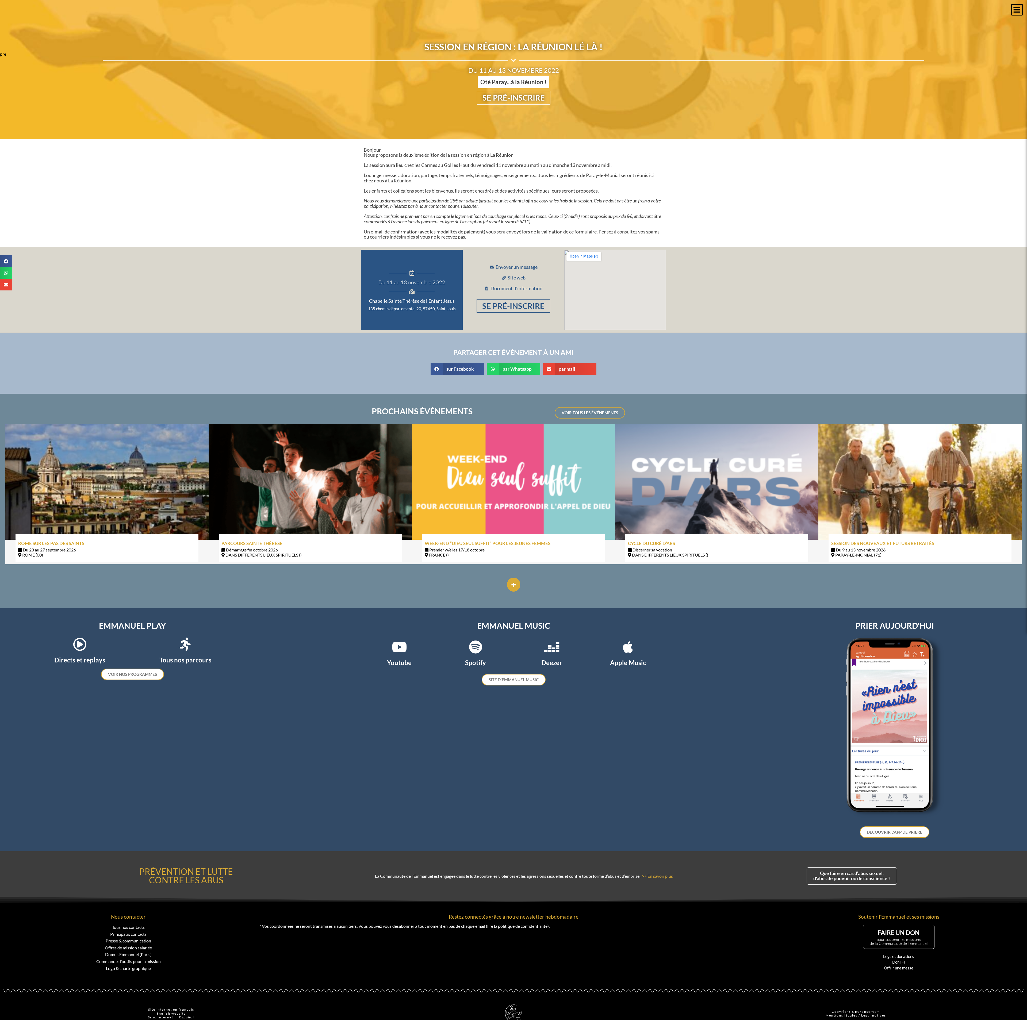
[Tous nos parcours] (185, 644)
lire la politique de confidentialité (517, 926)
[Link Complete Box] (107, 494)
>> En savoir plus (657, 876)
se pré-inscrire (513, 97)
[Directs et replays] (79, 644)
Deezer (551, 662)
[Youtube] (399, 647)
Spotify (475, 662)
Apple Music (628, 662)
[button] (1017, 10)
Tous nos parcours (185, 660)
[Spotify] (475, 647)
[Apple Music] (628, 647)
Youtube (399, 662)
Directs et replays (79, 660)
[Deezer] (551, 647)
